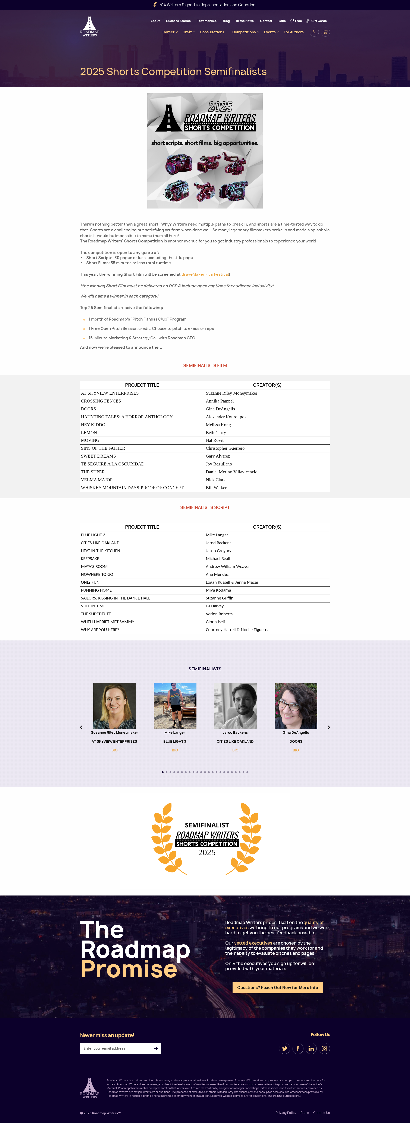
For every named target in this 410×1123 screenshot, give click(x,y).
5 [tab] (178, 772)
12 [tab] (205, 772)
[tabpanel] (114, 720)
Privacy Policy (286, 1113)
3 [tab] (170, 772)
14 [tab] (213, 772)
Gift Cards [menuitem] (319, 21)
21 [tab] (239, 772)
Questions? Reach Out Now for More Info (277, 987)
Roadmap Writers (90, 26)
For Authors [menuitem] (294, 32)
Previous (81, 727)
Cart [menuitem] (325, 32)
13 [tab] (209, 772)
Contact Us (321, 1113)
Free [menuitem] (298, 21)
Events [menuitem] (270, 32)
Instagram (324, 1048)
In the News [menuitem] (245, 21)
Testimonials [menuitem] (207, 21)
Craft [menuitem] (187, 32)
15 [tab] (216, 772)
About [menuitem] (155, 21)
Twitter (284, 1048)
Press (304, 1113)
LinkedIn (311, 1048)
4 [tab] (174, 772)
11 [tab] (201, 772)
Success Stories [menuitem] (178, 21)
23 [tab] (247, 772)
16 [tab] (220, 772)
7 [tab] (186, 772)
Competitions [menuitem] (244, 32)
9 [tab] (193, 772)
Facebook (297, 1048)
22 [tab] (243, 772)
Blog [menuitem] (226, 21)
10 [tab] (197, 772)
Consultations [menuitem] (212, 32)
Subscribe (156, 1048)
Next (329, 727)
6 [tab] (182, 772)
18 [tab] (228, 772)
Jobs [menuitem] (282, 21)
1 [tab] (163, 772)
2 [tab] (166, 772)
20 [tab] (236, 772)
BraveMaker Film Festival (205, 274)
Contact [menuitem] (266, 21)
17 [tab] (224, 772)
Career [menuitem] (168, 32)
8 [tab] (189, 772)
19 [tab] (232, 772)
